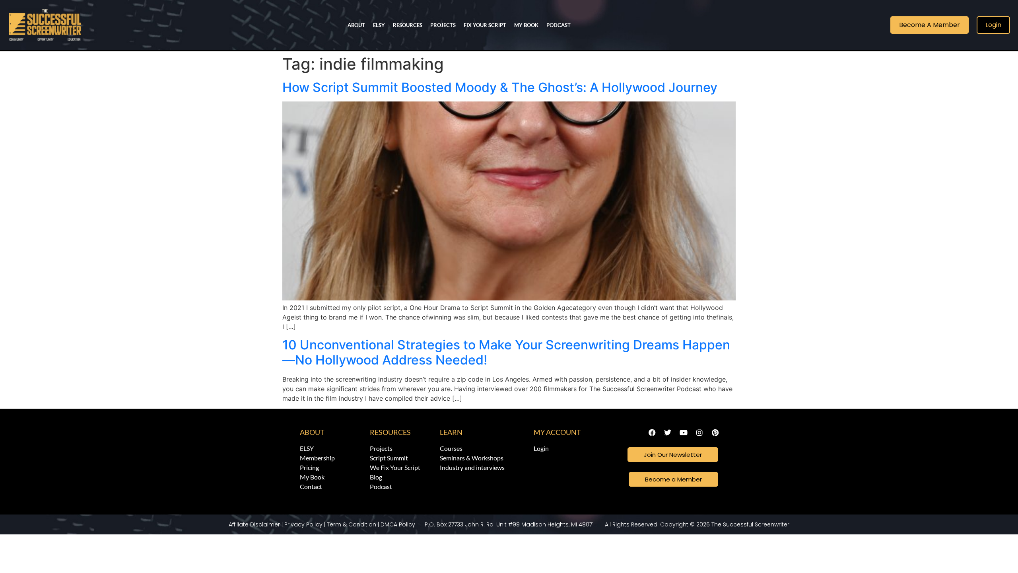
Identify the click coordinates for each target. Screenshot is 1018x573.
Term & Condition (351, 524)
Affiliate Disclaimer (254, 524)
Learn (451, 432)
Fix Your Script (485, 25)
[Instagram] (699, 432)
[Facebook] (652, 432)
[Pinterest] (715, 432)
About (312, 432)
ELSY (379, 25)
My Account (557, 432)
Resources (407, 25)
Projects (443, 25)
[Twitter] (668, 432)
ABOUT (356, 25)
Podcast (558, 25)
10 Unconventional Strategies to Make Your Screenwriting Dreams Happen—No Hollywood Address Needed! (506, 352)
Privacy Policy (303, 524)
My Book (526, 25)
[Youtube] (684, 432)
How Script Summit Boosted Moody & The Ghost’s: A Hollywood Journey (499, 87)
